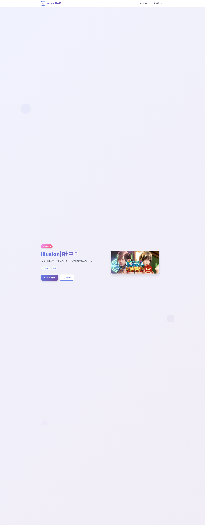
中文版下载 (158, 3)
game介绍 (143, 3)
